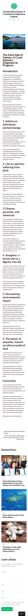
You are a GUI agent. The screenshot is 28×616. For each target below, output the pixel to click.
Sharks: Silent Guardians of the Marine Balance (14, 432)
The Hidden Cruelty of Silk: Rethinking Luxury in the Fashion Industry (12, 549)
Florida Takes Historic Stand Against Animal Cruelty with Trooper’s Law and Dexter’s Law (13, 437)
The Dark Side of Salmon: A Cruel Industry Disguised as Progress (14, 14)
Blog (14, 19)
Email (3, 591)
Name (3, 585)
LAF (10, 19)
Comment (4, 572)
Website (3, 597)
